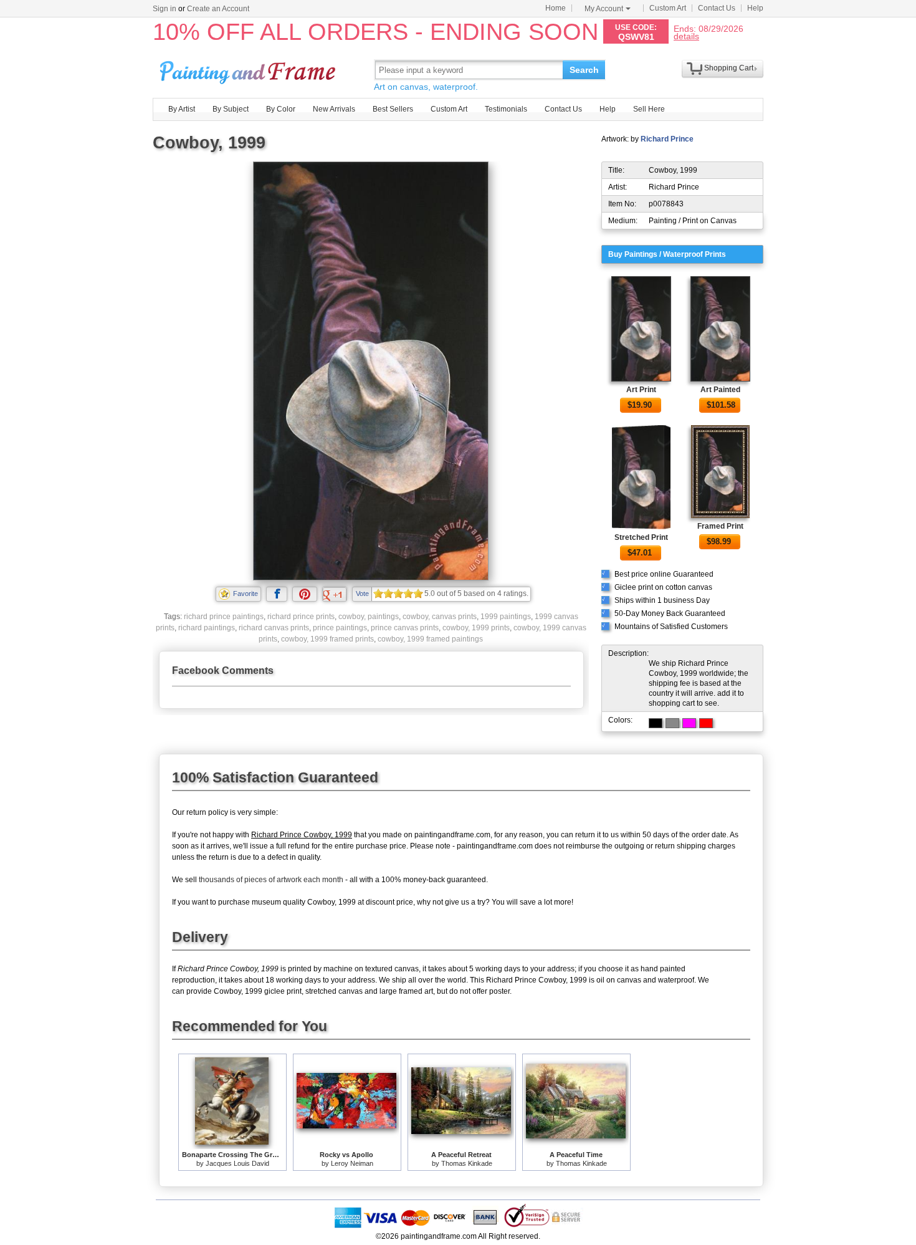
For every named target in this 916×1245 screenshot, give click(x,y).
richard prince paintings (224, 616)
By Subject (230, 109)
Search (584, 70)
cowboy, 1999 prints (476, 627)
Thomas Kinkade (466, 1163)
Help (755, 8)
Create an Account (218, 8)
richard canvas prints (274, 627)
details (686, 36)
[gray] (672, 723)
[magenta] (689, 723)
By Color (280, 109)
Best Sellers (393, 109)
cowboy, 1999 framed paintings (430, 639)
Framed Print (720, 526)
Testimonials (506, 109)
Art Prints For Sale (249, 69)
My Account (603, 8)
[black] (655, 723)
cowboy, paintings (368, 616)
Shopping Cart (728, 68)
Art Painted (720, 389)
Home (555, 8)
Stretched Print (641, 537)
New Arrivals (334, 109)
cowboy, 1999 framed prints (327, 639)
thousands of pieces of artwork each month (271, 879)
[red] (706, 723)
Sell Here (649, 109)
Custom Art (667, 8)
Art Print (641, 389)
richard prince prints (301, 616)
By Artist (181, 109)
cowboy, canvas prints (440, 616)
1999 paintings (505, 616)
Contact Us (716, 8)
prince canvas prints (405, 627)
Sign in (164, 8)
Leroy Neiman (352, 1163)
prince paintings (340, 627)
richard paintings (206, 627)
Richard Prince (667, 139)
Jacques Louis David (237, 1163)
